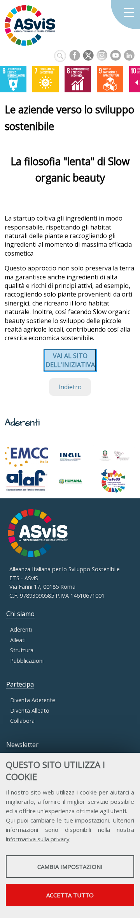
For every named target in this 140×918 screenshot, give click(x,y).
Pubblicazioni (27, 660)
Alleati (18, 640)
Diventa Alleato (29, 710)
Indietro (70, 387)
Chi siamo (20, 613)
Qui (10, 820)
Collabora (22, 720)
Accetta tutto (70, 895)
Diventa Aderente (32, 700)
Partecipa (20, 684)
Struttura (21, 650)
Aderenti (21, 629)
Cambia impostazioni (70, 866)
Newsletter (22, 744)
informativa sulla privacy (38, 839)
